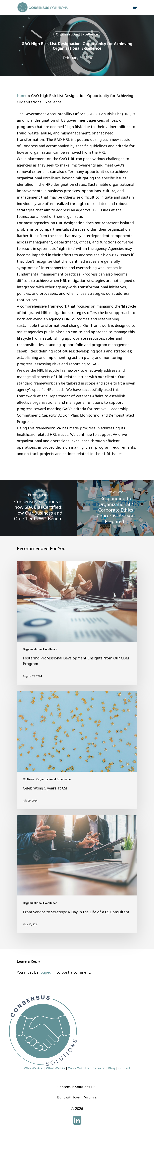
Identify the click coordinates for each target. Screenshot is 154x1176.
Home (22, 95)
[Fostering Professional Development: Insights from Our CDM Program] (77, 623)
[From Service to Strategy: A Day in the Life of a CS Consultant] (77, 874)
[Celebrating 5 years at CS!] (77, 750)
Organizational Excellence (77, 34)
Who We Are (33, 1068)
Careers (98, 1068)
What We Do (55, 1068)
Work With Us (78, 1068)
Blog (111, 1068)
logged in (48, 972)
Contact (124, 1068)
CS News (28, 779)
